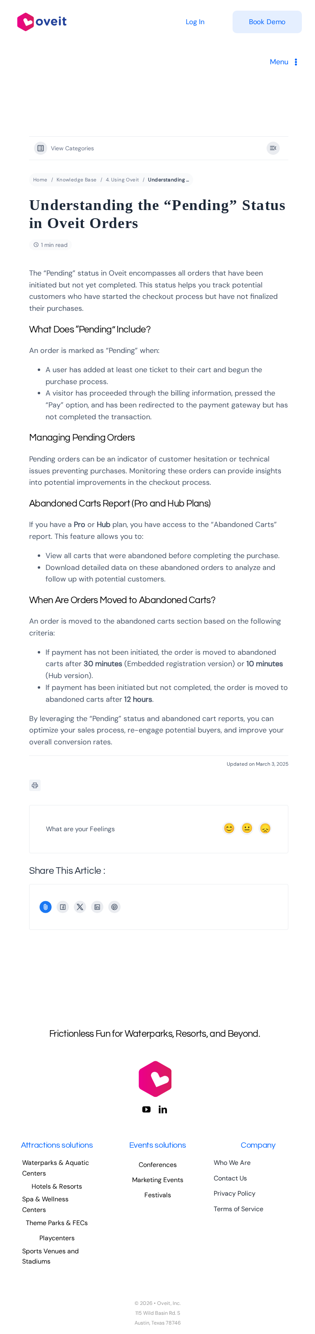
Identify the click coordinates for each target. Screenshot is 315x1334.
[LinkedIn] (97, 907)
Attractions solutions (57, 1145)
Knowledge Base (77, 179)
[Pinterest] (114, 907)
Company (258, 1145)
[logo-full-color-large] (42, 11)
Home (40, 179)
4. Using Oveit (122, 179)
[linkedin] (163, 1110)
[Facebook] (63, 907)
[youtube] (146, 1110)
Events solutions (157, 1145)
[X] (80, 907)
